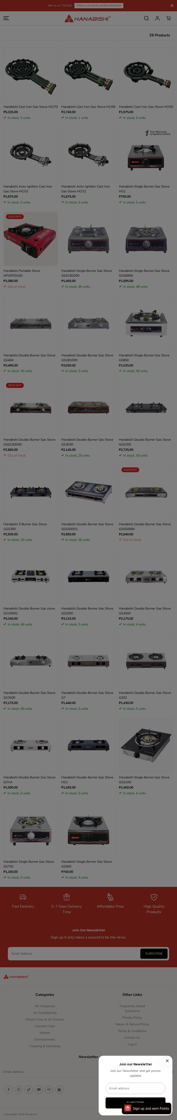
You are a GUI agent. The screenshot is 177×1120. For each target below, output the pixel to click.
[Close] (167, 1061)
